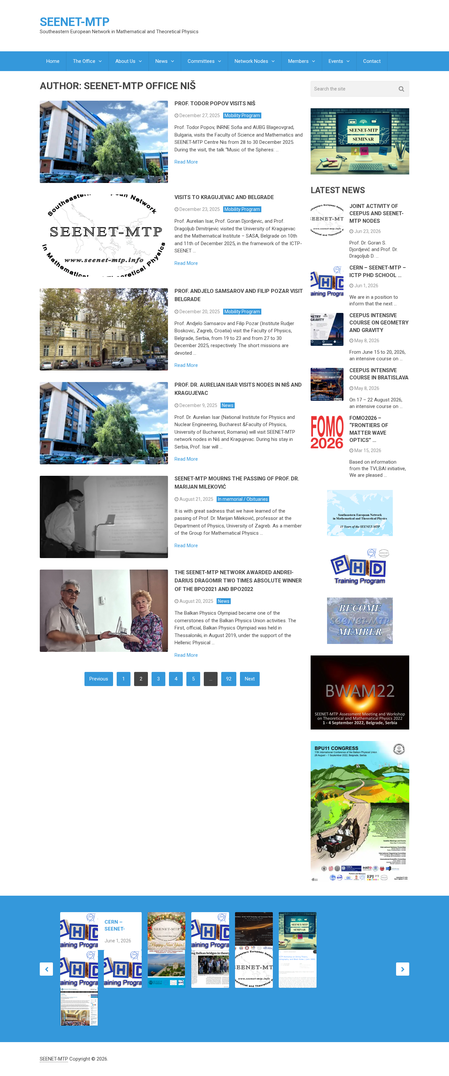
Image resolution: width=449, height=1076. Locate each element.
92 (228, 679)
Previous (98, 679)
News (161, 61)
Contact (372, 61)
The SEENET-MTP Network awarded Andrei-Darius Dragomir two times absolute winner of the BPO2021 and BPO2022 (238, 580)
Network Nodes (251, 61)
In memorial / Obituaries (243, 499)
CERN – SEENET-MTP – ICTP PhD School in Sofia (119, 926)
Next (250, 679)
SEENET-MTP (74, 22)
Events (336, 61)
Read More (186, 162)
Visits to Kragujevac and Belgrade (224, 197)
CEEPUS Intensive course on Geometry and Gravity (379, 322)
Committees (201, 61)
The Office (84, 61)
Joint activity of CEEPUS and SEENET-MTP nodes (376, 213)
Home (52, 61)
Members (298, 61)
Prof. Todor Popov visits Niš (215, 103)
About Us (125, 61)
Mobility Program (242, 115)
